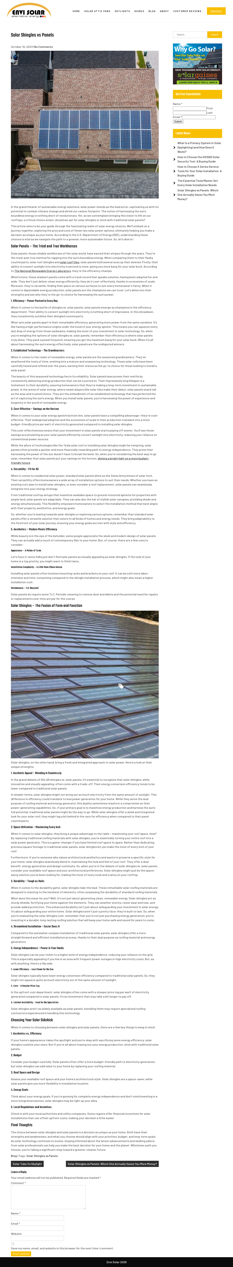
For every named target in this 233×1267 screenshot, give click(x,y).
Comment (18, 1183)
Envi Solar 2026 (117, 1262)
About (164, 11)
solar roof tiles (69, 262)
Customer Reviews (187, 11)
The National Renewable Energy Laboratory (42, 271)
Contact (216, 11)
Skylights (122, 11)
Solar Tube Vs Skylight (27, 1163)
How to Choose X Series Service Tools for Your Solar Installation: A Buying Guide (199, 171)
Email (15, 1223)
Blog (152, 11)
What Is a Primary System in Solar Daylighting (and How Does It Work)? (199, 147)
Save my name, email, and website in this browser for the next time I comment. (62, 1248)
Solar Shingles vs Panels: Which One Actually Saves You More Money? (112, 1163)
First (210, 108)
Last (210, 112)
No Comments (43, 46)
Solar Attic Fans (97, 11)
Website (16, 1233)
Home (76, 11)
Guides (139, 11)
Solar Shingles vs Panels (42, 1155)
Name (15, 1213)
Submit (178, 121)
